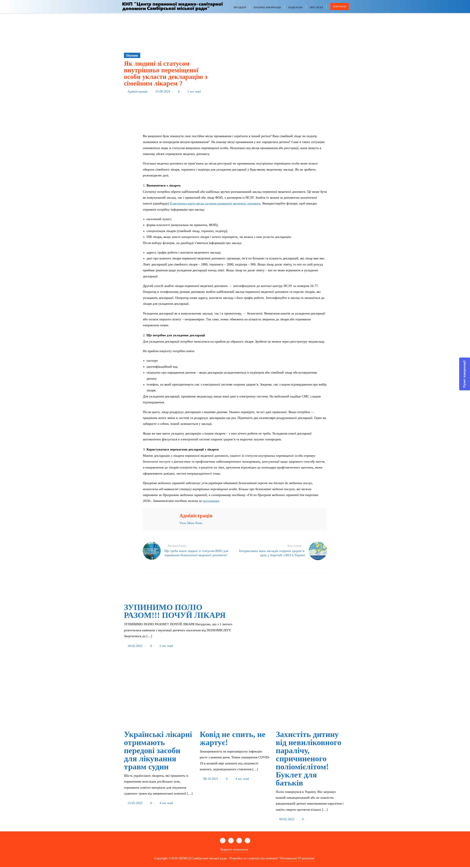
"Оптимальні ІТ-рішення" (297, 858)
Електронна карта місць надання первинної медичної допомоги (215, 203)
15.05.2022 (134, 803)
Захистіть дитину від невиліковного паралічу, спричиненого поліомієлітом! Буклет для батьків (308, 758)
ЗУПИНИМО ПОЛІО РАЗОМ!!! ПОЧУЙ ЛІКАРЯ (175, 611)
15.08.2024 (162, 91)
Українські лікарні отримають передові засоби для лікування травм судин (158, 750)
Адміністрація (137, 91)
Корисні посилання (234, 849)
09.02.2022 (286, 819)
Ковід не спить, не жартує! (232, 738)
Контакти (339, 6)
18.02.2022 (134, 646)
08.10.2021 (210, 779)
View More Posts (190, 523)
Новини (132, 55)
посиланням (211, 501)
